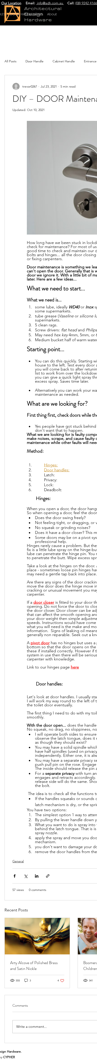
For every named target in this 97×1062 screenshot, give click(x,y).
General (18, 861)
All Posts (10, 61)
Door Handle (34, 61)
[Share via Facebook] (14, 876)
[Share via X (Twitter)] (25, 876)
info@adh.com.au (50, 3)
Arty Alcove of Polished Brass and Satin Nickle (34, 966)
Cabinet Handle (64, 61)
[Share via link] (48, 876)
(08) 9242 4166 (86, 3)
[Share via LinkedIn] (37, 876)
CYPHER (9, 1057)
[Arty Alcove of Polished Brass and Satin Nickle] (37, 936)
